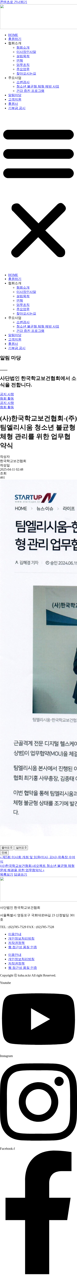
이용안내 (14, 934)
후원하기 (14, 39)
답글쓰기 (20, 874)
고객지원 (14, 99)
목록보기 (6, 874)
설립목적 (23, 56)
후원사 (13, 103)
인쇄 (4, 852)
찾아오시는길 (26, 73)
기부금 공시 (16, 108)
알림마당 (14, 95)
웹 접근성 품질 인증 (22, 947)
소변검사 (23, 82)
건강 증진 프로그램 (30, 90)
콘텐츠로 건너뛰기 (13, 2)
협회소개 (23, 47)
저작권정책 (16, 943)
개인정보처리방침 (21, 938)
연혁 (19, 60)
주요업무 (23, 69)
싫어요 (21, 847)
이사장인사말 (26, 52)
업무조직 (23, 65)
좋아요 (7, 847)
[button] (38, 192)
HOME (13, 35)
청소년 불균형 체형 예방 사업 (37, 86)
